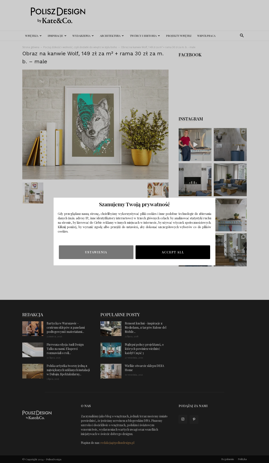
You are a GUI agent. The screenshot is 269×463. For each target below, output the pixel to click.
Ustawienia (96, 252)
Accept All (173, 252)
